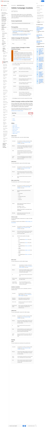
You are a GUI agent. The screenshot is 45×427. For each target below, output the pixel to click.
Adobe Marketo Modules (5, 107)
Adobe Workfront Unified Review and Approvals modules (5, 135)
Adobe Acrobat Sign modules (5, 56)
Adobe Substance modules (5, 115)
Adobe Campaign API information (39, 13)
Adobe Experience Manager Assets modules (5, 71)
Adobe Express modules (5, 78)
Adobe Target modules (4, 120)
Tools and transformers (4, 147)
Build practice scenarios (3, 25)
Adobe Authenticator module (5, 59)
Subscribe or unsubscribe (16, 131)
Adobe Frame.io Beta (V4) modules (5, 90)
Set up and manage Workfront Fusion (4, 20)
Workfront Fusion (15, 11)
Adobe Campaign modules (5, 62)
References (3, 29)
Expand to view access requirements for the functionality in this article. (21, 23)
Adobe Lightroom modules (5, 104)
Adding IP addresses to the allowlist (18, 31)
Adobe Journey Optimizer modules (5, 102)
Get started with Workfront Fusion (4, 17)
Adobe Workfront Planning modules (5, 131)
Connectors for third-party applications (5, 144)
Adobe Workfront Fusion (20, 5)
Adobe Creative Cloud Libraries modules (5, 68)
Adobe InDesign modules (5, 99)
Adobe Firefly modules (4, 84)
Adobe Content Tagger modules (5, 65)
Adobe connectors (4, 51)
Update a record (15, 133)
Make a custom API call (16, 127)
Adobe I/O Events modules (5, 96)
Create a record (15, 124)
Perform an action (15, 129)
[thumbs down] (25, 426)
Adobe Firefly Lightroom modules (4, 87)
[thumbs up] (23, 426)
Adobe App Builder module (5, 53)
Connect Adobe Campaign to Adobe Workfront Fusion (40, 15)
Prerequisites (38, 10)
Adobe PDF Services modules (5, 110)
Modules (3, 36)
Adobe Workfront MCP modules (5, 126)
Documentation (13, 5)
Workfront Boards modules (5, 139)
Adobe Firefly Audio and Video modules (5, 81)
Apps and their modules (4, 44)
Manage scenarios (4, 23)
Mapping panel (4, 38)
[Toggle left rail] (8, 3)
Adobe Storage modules (5, 117)
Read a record (15, 130)
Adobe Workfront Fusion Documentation (5, 13)
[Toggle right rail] (37, 3)
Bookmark (39, 5)
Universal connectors (4, 48)
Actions (14, 118)
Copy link (43, 5)
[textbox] (4, 8)
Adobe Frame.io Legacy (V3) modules (5, 93)
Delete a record (15, 126)
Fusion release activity (3, 15)
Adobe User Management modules (5, 123)
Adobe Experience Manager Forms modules (5, 75)
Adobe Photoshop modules (5, 112)
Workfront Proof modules (5, 141)
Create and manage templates (4, 27)
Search (26, 239)
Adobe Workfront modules (5, 129)
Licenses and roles (4, 33)
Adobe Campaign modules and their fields (40, 18)
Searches (14, 120)
